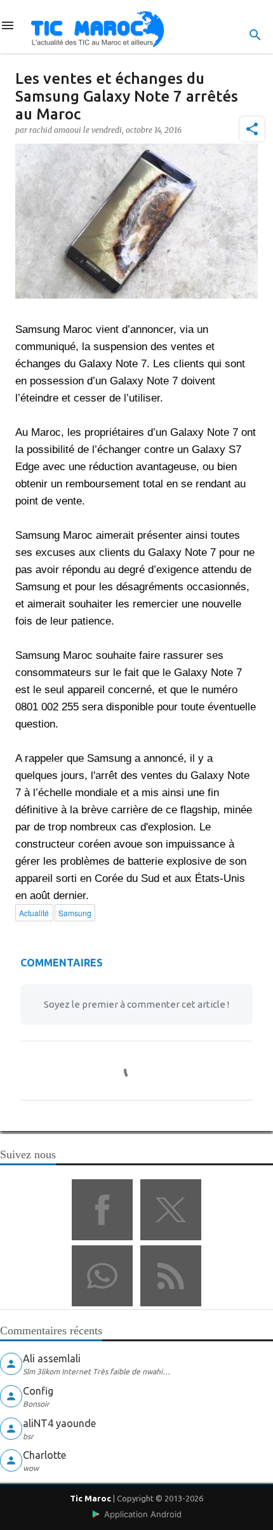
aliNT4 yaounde (59, 1423)
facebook (102, 1209)
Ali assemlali (52, 1358)
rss (170, 1275)
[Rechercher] (255, 35)
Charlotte (44, 1455)
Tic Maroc (90, 1498)
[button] (252, 129)
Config (38, 1391)
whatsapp (102, 1275)
